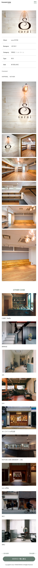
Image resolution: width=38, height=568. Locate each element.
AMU (3, 544)
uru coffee (5, 488)
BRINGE (4, 346)
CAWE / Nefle (6, 318)
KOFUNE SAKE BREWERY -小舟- (12, 460)
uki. (3, 375)
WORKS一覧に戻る (19, 559)
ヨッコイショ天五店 (8, 431)
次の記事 (31, 553)
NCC (3, 516)
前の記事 (6, 553)
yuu (3, 403)
